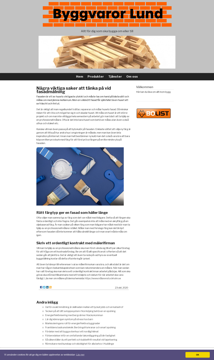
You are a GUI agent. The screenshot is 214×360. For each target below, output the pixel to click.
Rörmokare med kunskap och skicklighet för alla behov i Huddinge (79, 343)
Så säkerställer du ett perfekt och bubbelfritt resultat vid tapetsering (81, 339)
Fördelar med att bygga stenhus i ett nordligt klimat (72, 331)
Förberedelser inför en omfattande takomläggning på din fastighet (80, 335)
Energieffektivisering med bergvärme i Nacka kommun (74, 315)
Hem (79, 76)
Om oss (132, 76)
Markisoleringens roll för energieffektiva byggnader (72, 323)
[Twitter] (44, 287)
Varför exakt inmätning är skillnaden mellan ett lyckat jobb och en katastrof (84, 307)
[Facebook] (41, 287)
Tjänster (115, 76)
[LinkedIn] (47, 287)
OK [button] (197, 355)
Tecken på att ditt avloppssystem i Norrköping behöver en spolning (80, 311)
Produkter (96, 76)
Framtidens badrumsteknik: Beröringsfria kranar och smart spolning (80, 327)
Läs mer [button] (80, 354)
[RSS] (50, 287)
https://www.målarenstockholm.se (103, 278)
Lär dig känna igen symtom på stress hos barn (69, 319)
